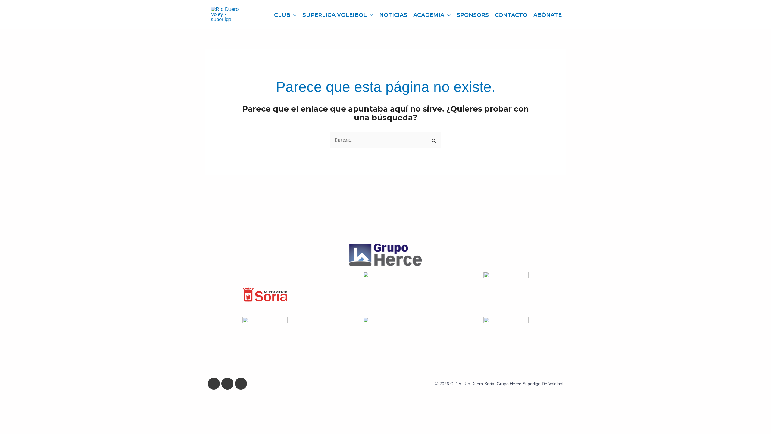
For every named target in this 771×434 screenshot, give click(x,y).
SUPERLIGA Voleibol (334, 15)
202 (443, 383)
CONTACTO (511, 15)
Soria (489, 383)
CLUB (282, 15)
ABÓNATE (547, 15)
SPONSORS (473, 15)
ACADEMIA (428, 15)
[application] (293, 15)
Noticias (393, 15)
